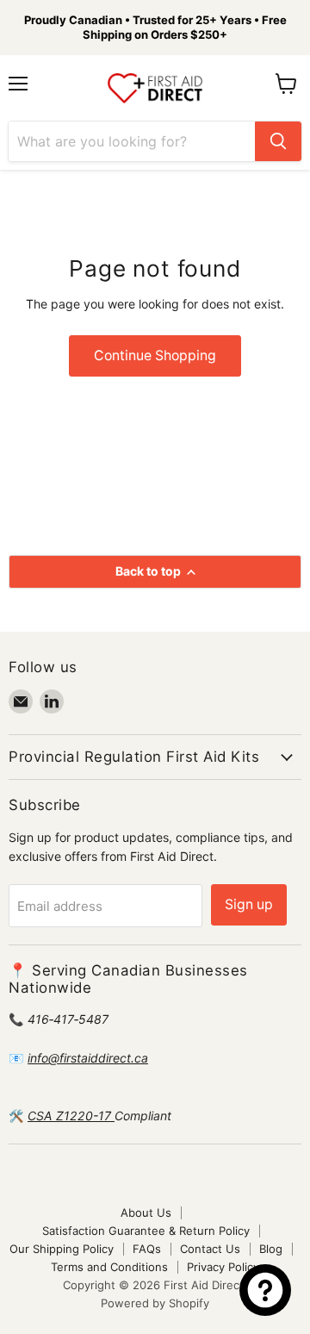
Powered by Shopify (155, 1303)
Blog (270, 1249)
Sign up (249, 904)
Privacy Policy (223, 1267)
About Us (146, 1212)
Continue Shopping (155, 355)
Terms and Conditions (109, 1267)
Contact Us (210, 1249)
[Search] (278, 141)
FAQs (147, 1249)
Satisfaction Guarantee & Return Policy (146, 1230)
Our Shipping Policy (61, 1249)
